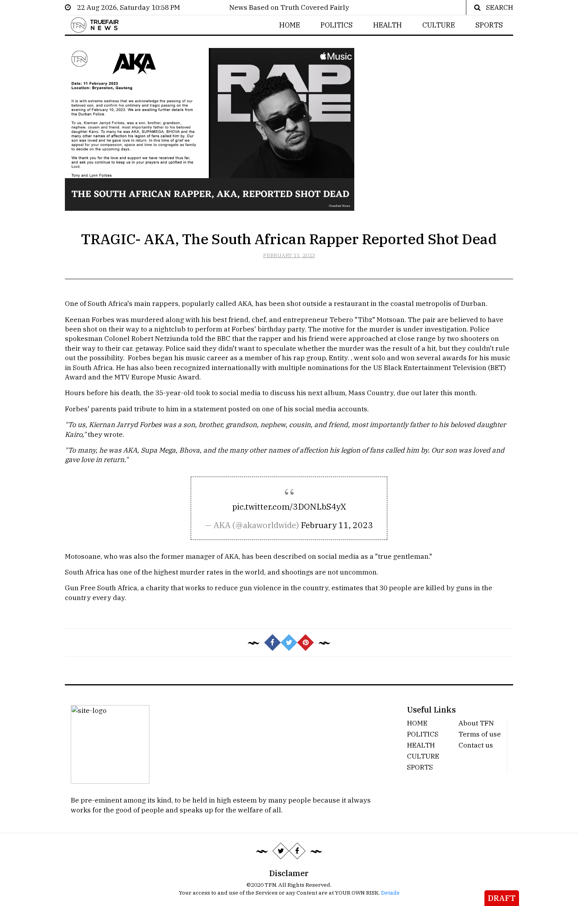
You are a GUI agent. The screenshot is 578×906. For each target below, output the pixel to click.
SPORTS (489, 24)
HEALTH (387, 24)
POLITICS (336, 24)
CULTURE (438, 24)
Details (390, 892)
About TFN (476, 722)
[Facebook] (297, 851)
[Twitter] (280, 851)
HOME (289, 24)
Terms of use (479, 733)
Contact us (475, 744)
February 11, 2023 (337, 525)
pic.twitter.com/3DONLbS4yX (289, 506)
